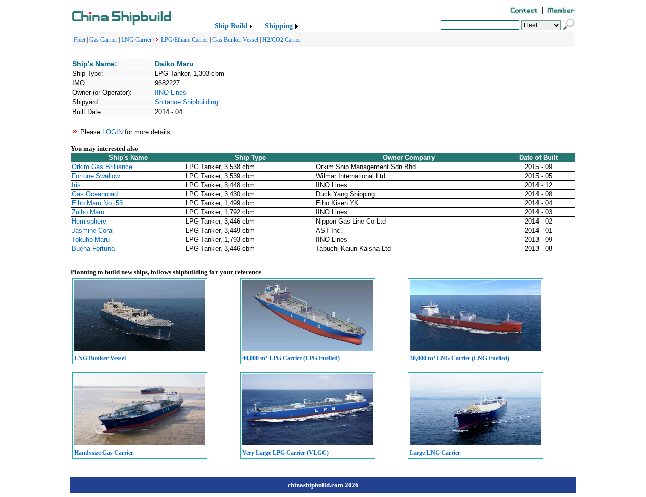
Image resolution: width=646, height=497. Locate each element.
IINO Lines (170, 92)
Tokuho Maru (91, 239)
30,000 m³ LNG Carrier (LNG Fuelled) (459, 358)
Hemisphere (89, 221)
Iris (76, 185)
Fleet (79, 39)
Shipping (279, 26)
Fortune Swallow (96, 176)
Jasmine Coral (93, 230)
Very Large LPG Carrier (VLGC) (285, 452)
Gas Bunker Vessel (235, 39)
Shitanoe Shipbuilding (186, 102)
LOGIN (112, 132)
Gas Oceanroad (95, 194)
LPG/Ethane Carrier (184, 39)
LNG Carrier (136, 39)
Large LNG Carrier (435, 452)
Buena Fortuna (93, 248)
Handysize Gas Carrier (103, 452)
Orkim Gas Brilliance (102, 167)
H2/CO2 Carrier (281, 39)
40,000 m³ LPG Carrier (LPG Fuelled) (291, 358)
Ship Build (230, 26)
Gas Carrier (103, 39)
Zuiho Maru (88, 212)
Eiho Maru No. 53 (97, 203)
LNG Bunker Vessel (100, 358)
